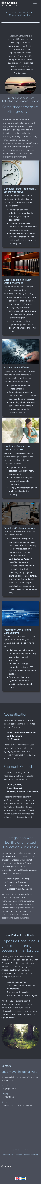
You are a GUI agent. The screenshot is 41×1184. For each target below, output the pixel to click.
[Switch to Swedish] (23, 1178)
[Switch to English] (17, 1178)
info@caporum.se (8, 1088)
